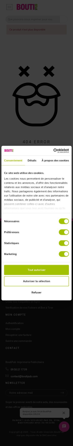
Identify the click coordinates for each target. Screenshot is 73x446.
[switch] (64, 232)
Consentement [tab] (13, 160)
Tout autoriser (37, 270)
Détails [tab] (32, 160)
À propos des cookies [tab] (55, 160)
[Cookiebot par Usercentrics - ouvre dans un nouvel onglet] (53, 150)
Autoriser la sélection (36, 281)
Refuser (36, 292)
